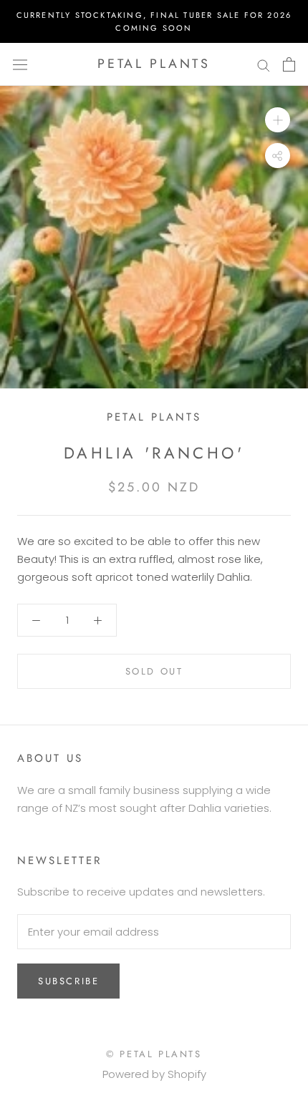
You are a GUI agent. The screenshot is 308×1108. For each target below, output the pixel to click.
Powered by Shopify (154, 1074)
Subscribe (68, 981)
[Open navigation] (20, 64)
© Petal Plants (153, 1054)
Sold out (154, 671)
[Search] (263, 64)
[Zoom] (277, 119)
